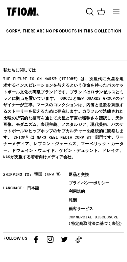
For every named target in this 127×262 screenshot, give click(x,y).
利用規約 (77, 191)
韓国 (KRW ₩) (47, 174)
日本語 (33, 188)
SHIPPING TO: (17, 174)
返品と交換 (79, 174)
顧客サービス (81, 209)
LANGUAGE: (14, 188)
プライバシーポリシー (89, 183)
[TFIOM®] (23, 11)
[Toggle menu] (116, 11)
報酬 (73, 200)
